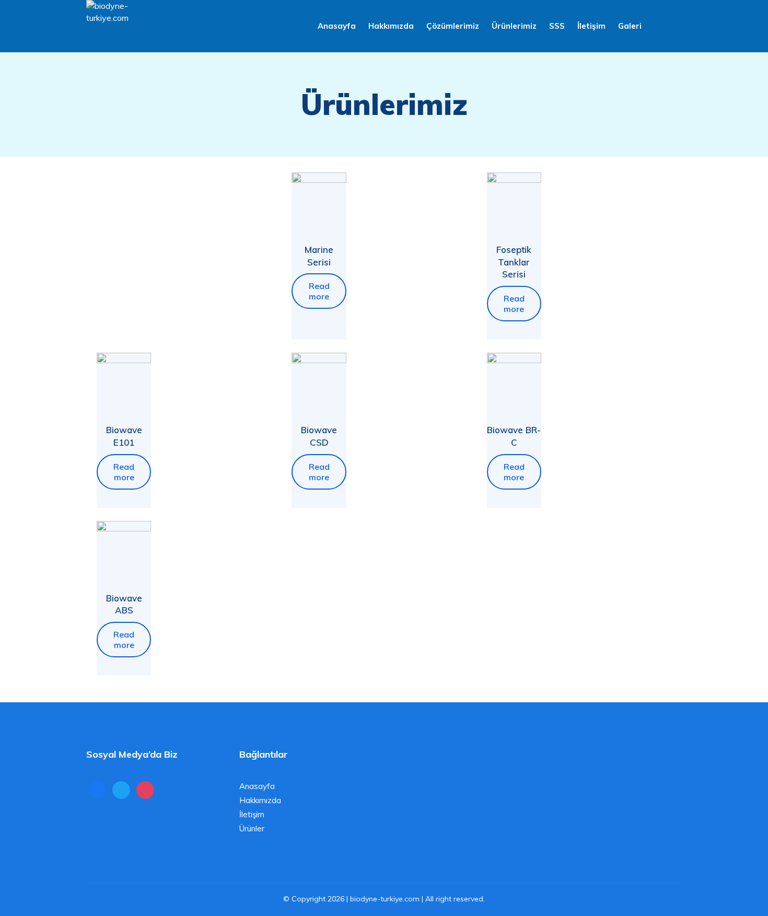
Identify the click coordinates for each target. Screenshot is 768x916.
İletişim (591, 26)
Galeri (630, 26)
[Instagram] (145, 789)
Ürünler (251, 828)
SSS (557, 26)
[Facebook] (97, 789)
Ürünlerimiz (514, 26)
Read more (319, 291)
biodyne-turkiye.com (385, 898)
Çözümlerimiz (452, 26)
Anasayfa (337, 26)
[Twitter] (121, 789)
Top (743, 891)
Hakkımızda (391, 26)
